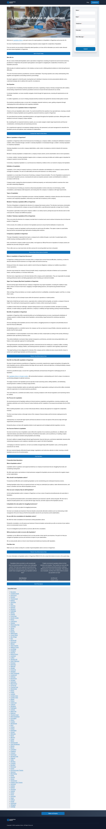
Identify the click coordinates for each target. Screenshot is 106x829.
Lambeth (13, 694)
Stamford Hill (14, 659)
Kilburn (12, 720)
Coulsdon (13, 763)
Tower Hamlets (14, 645)
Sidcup (12, 628)
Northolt (13, 787)
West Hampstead (15, 716)
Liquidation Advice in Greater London (18, 376)
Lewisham (13, 656)
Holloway (13, 676)
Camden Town (14, 695)
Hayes (12, 798)
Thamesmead (14, 598)
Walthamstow (14, 633)
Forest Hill (13, 670)
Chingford (13, 650)
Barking (13, 600)
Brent (12, 725)
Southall (13, 791)
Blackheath (13, 640)
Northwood (13, 803)
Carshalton (13, 749)
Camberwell (14, 675)
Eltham (12, 630)
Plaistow (13, 614)
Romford (13, 597)
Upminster (13, 602)
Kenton (12, 768)
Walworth (13, 666)
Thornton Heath (15, 715)
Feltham (13, 799)
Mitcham (13, 737)
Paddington (14, 708)
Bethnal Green (14, 654)
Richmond (13, 767)
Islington (13, 668)
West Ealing (14, 773)
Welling (12, 612)
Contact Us (95, 2)
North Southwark (15, 673)
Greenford (13, 784)
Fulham (12, 727)
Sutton (12, 760)
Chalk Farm (14, 702)
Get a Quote (39, 26)
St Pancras (13, 685)
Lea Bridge (13, 649)
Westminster (14, 689)
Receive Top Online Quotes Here (39, 356)
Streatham (13, 706)
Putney (12, 739)
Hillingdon (13, 805)
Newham (13, 607)
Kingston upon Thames (16, 782)
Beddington (14, 730)
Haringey (13, 680)
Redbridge (13, 611)
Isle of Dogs (14, 637)
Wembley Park (14, 756)
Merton (12, 741)
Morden (12, 746)
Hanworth (13, 796)
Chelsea (13, 709)
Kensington (13, 718)
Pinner (12, 794)
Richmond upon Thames (17, 770)
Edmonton (13, 664)
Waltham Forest (15, 647)
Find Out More (38, 456)
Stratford (13, 623)
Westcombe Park (15, 624)
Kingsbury (13, 751)
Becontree (13, 592)
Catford (12, 657)
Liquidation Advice (18, 40)
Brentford (13, 765)
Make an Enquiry (53, 813)
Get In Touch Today (38, 53)
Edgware (13, 758)
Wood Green (14, 683)
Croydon (13, 721)
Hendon (13, 732)
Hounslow (13, 789)
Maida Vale (13, 711)
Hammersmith (14, 742)
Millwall (12, 644)
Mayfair (12, 699)
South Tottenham (15, 661)
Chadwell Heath (15, 593)
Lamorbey (13, 626)
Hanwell (13, 777)
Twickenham (14, 780)
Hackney (13, 652)
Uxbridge (13, 806)
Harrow (12, 779)
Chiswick (13, 753)
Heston (12, 792)
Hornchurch (14, 595)
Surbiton (13, 786)
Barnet (12, 735)
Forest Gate (14, 616)
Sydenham (13, 682)
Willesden (13, 734)
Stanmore (13, 772)
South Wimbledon (15, 744)
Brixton (12, 690)
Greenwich (13, 642)
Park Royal (13, 754)
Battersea (13, 713)
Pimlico (12, 701)
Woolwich (13, 609)
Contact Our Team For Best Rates (38, 133)
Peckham (13, 663)
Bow (12, 638)
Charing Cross (14, 687)
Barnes (12, 747)
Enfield (12, 692)
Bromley (13, 631)
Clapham (13, 704)
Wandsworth (14, 723)
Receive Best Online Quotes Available (38, 252)
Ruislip (12, 801)
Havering (13, 605)
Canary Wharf (14, 635)
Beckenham (14, 678)
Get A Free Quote (38, 583)
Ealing (12, 775)
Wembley (13, 761)
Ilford (12, 604)
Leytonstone (14, 621)
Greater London (15, 618)
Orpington (13, 671)
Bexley (12, 619)
